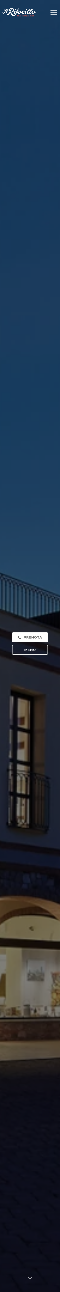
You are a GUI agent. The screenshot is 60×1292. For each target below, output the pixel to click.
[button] (54, 12)
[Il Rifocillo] (19, 12)
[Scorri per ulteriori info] (30, 1283)
